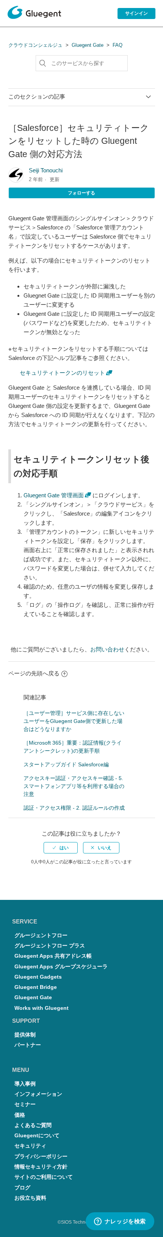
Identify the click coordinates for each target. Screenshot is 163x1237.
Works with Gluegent (41, 1008)
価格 (19, 1115)
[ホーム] (34, 13)
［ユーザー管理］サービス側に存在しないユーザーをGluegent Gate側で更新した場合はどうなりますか (74, 721)
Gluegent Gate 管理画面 (54, 495)
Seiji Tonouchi (46, 170)
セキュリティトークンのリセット (62, 372)
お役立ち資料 (30, 1198)
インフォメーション (38, 1094)
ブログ (22, 1188)
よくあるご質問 (33, 1125)
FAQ (117, 45)
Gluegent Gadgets (38, 977)
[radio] (61, 847)
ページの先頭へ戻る (34, 673)
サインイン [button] (136, 13)
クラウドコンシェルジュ (35, 45)
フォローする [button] (81, 193)
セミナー (25, 1104)
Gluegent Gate (87, 45)
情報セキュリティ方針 (40, 1167)
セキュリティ (30, 1146)
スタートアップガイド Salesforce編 (66, 764)
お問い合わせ (107, 649)
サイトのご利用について (43, 1177)
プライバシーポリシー (40, 1156)
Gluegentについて (37, 1135)
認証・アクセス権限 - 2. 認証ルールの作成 (74, 808)
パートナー (27, 1045)
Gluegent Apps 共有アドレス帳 (53, 956)
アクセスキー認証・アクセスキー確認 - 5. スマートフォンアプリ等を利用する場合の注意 (74, 786)
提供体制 (25, 1035)
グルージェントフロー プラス (49, 946)
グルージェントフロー (40, 935)
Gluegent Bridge (35, 987)
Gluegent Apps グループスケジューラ (61, 967)
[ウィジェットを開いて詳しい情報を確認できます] (119, 1221)
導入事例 (25, 1084)
